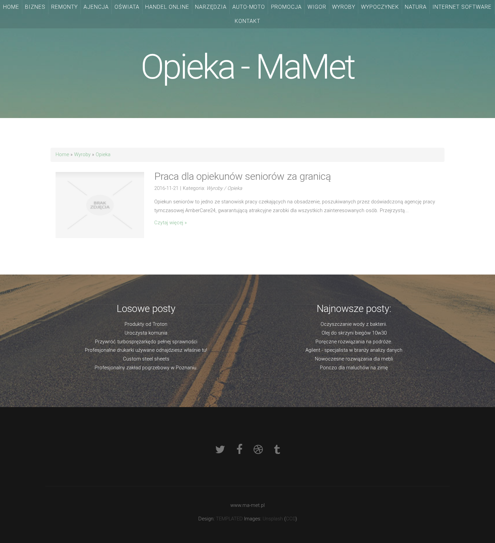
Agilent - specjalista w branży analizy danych (353, 350)
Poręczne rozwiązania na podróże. (354, 342)
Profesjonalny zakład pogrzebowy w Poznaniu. (146, 368)
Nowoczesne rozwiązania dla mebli (354, 359)
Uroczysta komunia (146, 333)
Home (62, 154)
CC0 (290, 519)
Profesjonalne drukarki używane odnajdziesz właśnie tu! (146, 350)
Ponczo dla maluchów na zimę (354, 368)
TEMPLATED (229, 519)
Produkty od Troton (146, 324)
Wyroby (82, 154)
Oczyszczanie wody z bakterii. (354, 324)
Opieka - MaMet (247, 67)
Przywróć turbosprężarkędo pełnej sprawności (146, 342)
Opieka (103, 154)
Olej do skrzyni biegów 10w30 (354, 333)
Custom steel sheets (146, 359)
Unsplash (273, 519)
